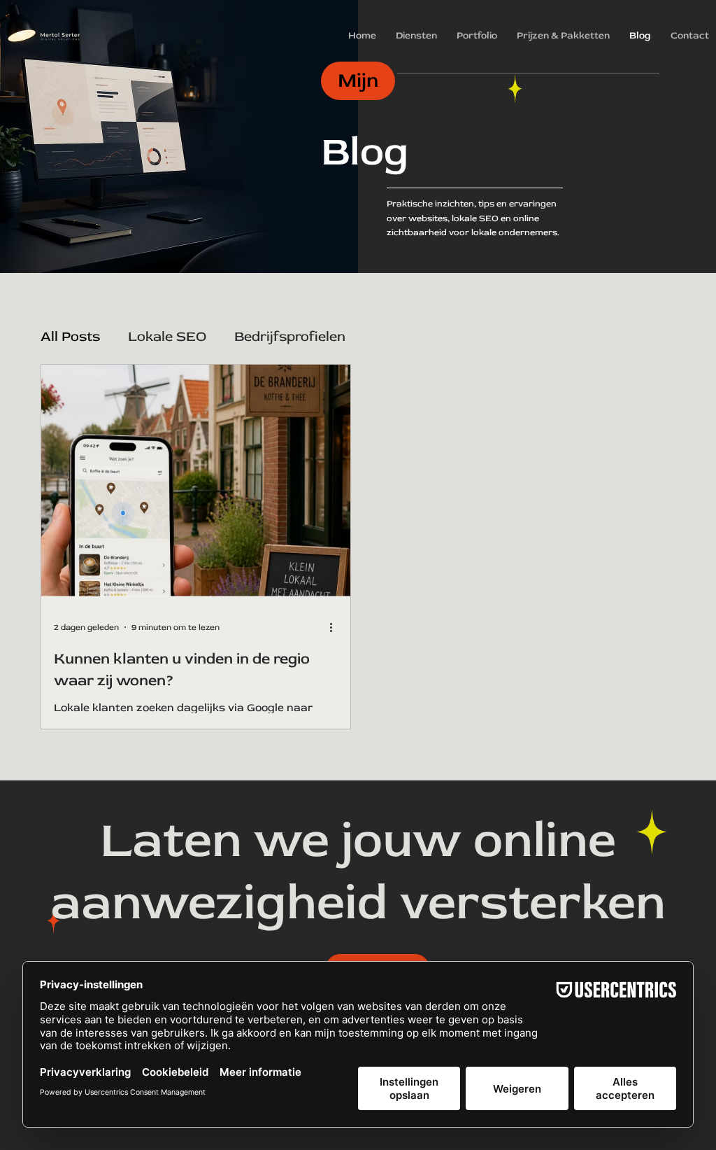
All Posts (70, 336)
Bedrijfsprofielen (289, 336)
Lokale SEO (167, 336)
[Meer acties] (335, 627)
